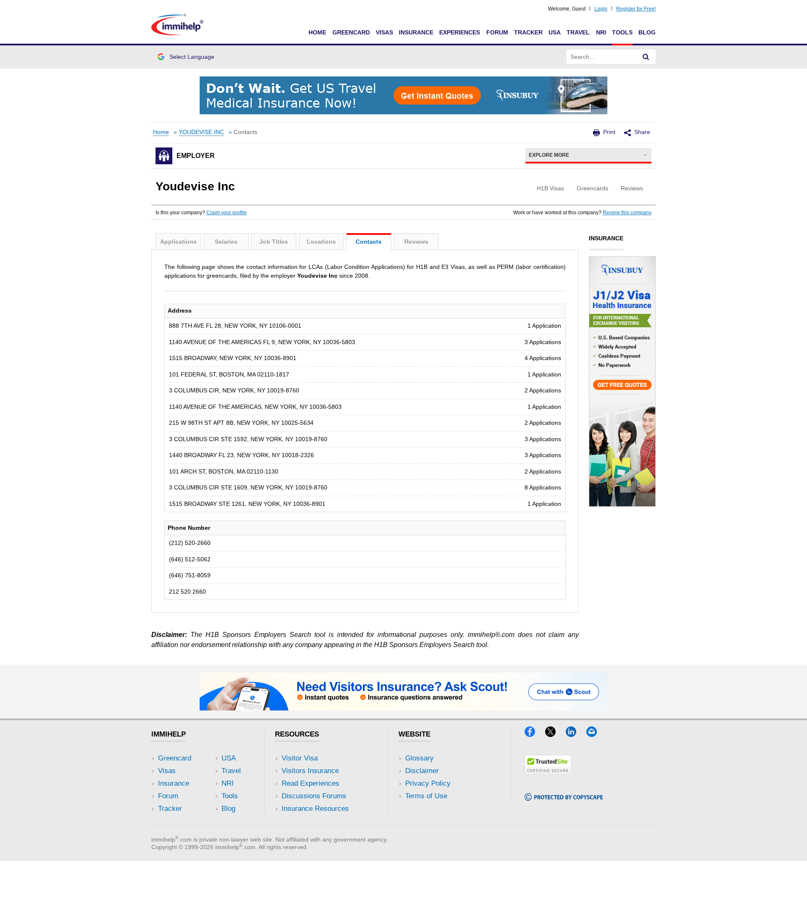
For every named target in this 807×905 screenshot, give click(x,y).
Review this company (627, 213)
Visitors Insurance (310, 771)
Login (600, 9)
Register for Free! (636, 9)
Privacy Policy (428, 783)
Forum (497, 32)
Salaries (226, 241)
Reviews (416, 241)
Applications (178, 241)
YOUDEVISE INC (201, 132)
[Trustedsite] (548, 771)
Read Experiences (310, 783)
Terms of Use (426, 796)
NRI (601, 32)
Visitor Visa (300, 758)
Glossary (419, 758)
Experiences (459, 32)
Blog (647, 32)
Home (317, 32)
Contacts (369, 241)
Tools (622, 32)
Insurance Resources (315, 809)
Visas (384, 32)
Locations (321, 241)
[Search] (646, 57)
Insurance (416, 32)
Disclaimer (422, 771)
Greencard (351, 32)
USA (555, 32)
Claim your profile (226, 213)
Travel (578, 32)
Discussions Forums (314, 796)
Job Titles (273, 241)
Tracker (528, 32)
